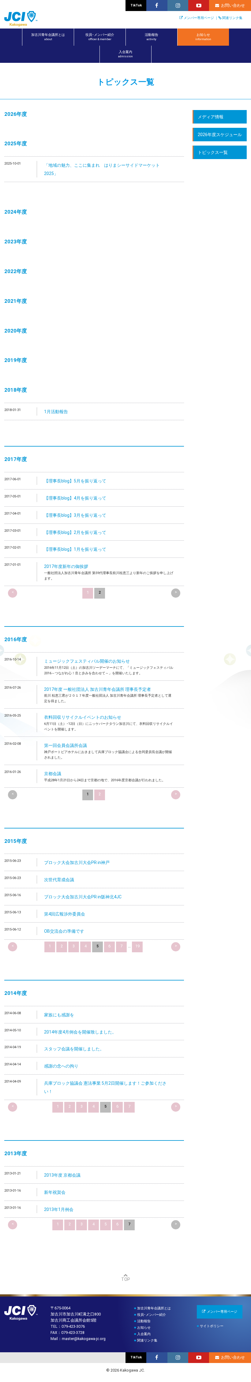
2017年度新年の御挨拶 (66, 566)
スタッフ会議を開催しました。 (74, 1048)
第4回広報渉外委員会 (64, 914)
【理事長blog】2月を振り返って (75, 532)
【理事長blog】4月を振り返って (75, 498)
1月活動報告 (56, 411)
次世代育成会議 (59, 879)
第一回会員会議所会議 (65, 745)
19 (137, 946)
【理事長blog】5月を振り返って (75, 480)
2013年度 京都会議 (62, 1175)
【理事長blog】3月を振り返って (75, 515)
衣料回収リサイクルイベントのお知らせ (82, 717)
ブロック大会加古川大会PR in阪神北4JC (83, 896)
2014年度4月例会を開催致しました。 (80, 1032)
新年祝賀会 (55, 1192)
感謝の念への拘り (61, 1066)
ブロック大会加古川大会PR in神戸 (77, 862)
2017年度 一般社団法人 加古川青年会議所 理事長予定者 (97, 689)
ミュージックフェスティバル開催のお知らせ (87, 661)
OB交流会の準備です (64, 931)
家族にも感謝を (59, 1014)
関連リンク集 (232, 18)
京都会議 (52, 773)
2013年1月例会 (58, 1209)
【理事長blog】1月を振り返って (75, 549)
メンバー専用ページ (199, 18)
